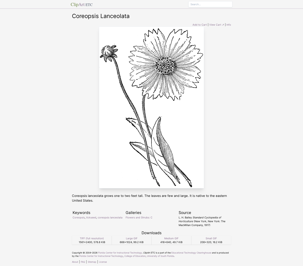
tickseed (91, 217)
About (75, 261)
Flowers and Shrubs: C (139, 217)
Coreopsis (79, 217)
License (103, 261)
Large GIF (131, 238)
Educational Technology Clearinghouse (191, 252)
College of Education (135, 256)
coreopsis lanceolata (110, 217)
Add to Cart (200, 24)
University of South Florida (160, 256)
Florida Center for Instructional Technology (120, 252)
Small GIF (211, 238)
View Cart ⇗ (216, 24)
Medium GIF (171, 238)
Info (228, 24)
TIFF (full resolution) (92, 238)
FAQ (83, 261)
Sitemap (92, 261)
